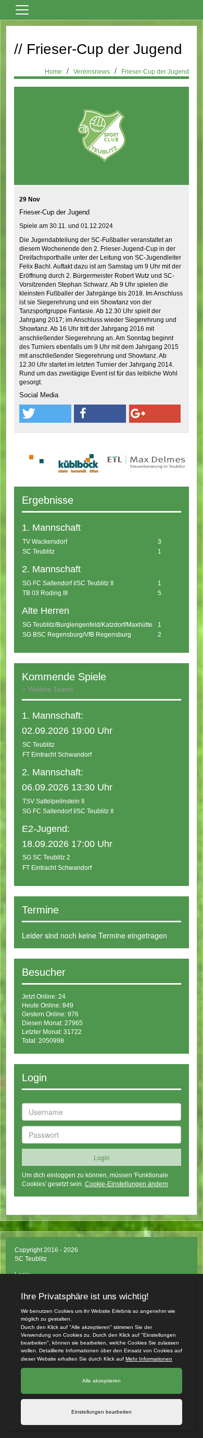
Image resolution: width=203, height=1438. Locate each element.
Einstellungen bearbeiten (101, 1412)
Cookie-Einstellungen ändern (126, 1184)
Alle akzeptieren (101, 1380)
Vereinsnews (91, 71)
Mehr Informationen (148, 1359)
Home (53, 71)
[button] (45, 414)
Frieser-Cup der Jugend (155, 71)
